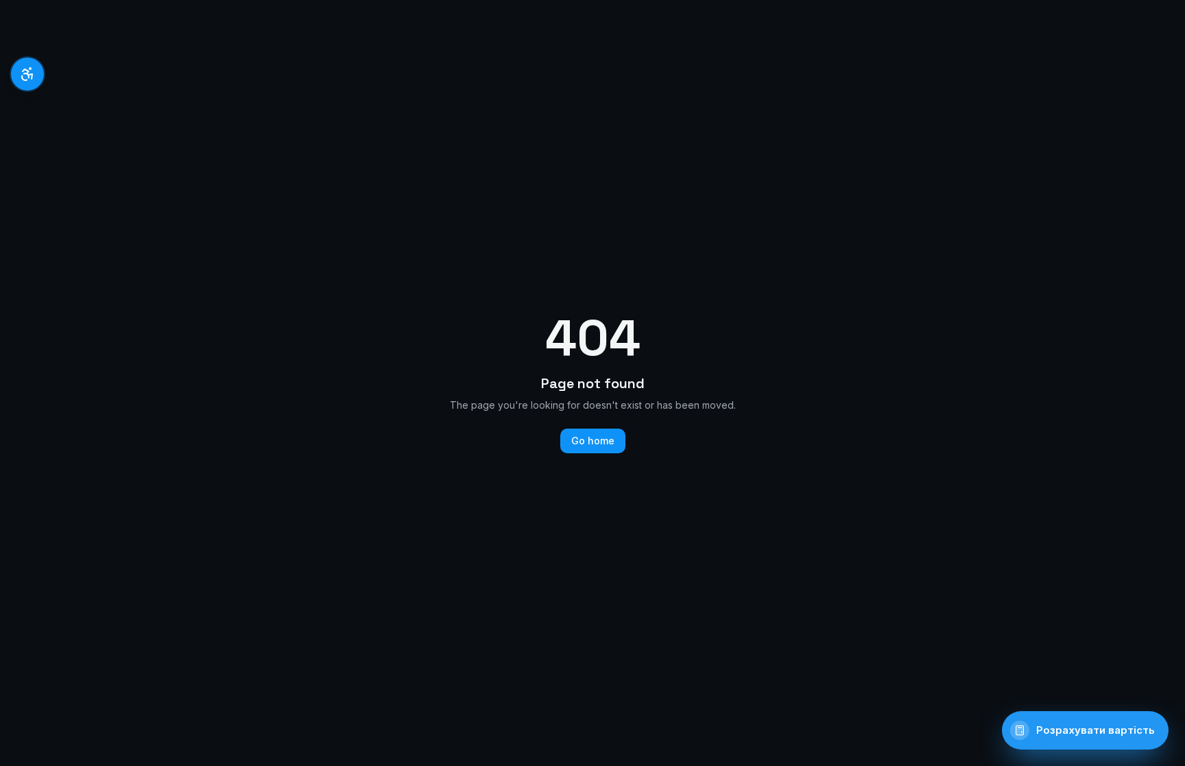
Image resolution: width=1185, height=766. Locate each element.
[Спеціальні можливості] (27, 74)
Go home (592, 440)
